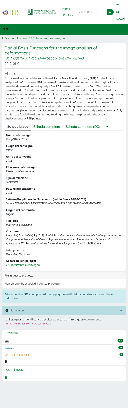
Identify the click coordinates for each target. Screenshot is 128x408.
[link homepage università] (41, 12)
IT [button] (117, 5)
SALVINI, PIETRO (71, 58)
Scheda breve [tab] (17, 126)
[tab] (107, 126)
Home (66, 9)
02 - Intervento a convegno (48, 38)
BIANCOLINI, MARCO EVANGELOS (31, 58)
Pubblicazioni (18, 38)
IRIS (4, 38)
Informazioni (16, 310)
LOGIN (120, 19)
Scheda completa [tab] (47, 126)
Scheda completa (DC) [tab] (83, 126)
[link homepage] (12, 12)
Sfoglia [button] (66, 15)
